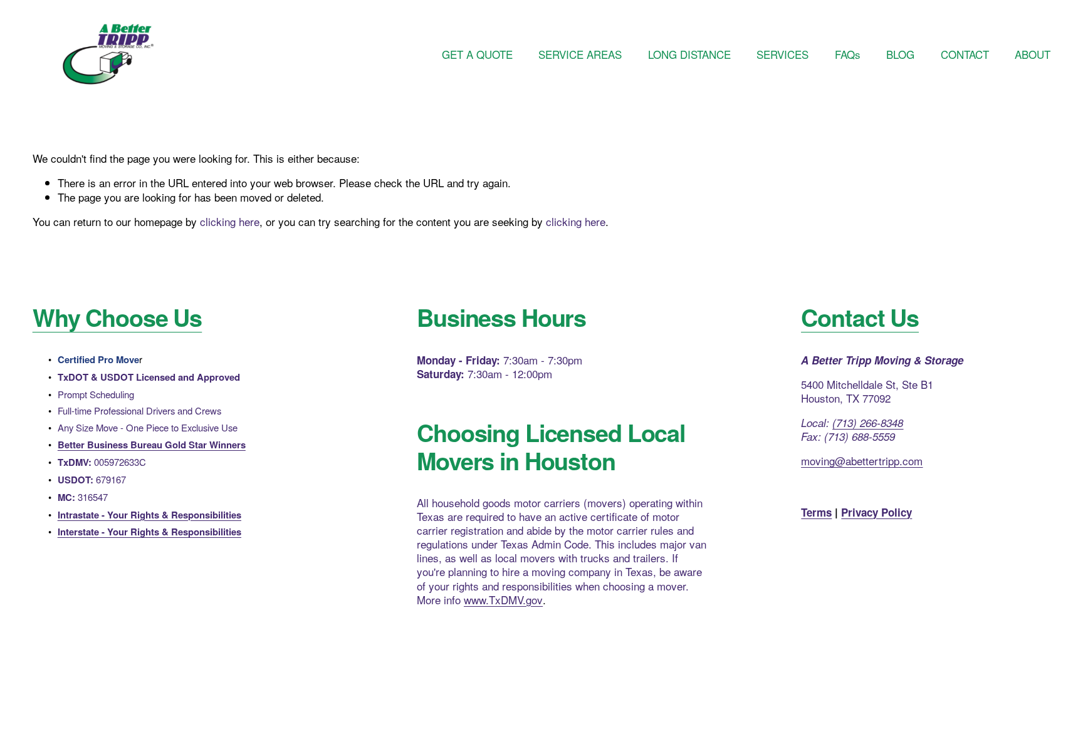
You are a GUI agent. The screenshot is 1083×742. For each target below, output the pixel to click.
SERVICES (782, 54)
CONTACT (965, 54)
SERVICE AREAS (580, 54)
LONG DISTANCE (689, 54)
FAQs (848, 54)
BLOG (900, 54)
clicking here (229, 221)
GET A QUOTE (477, 54)
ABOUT (1032, 54)
